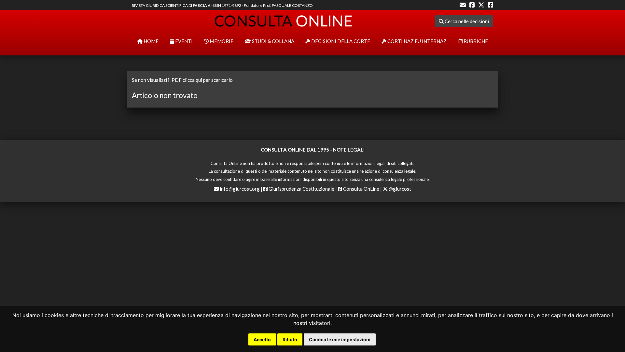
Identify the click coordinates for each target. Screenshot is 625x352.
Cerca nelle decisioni (466, 21)
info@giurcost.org (240, 189)
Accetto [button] (262, 339)
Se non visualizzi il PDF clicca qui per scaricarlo (182, 80)
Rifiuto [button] (290, 339)
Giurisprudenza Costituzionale (301, 189)
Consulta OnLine (360, 189)
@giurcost (399, 189)
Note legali (349, 150)
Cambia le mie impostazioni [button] (339, 339)
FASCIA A (202, 5)
